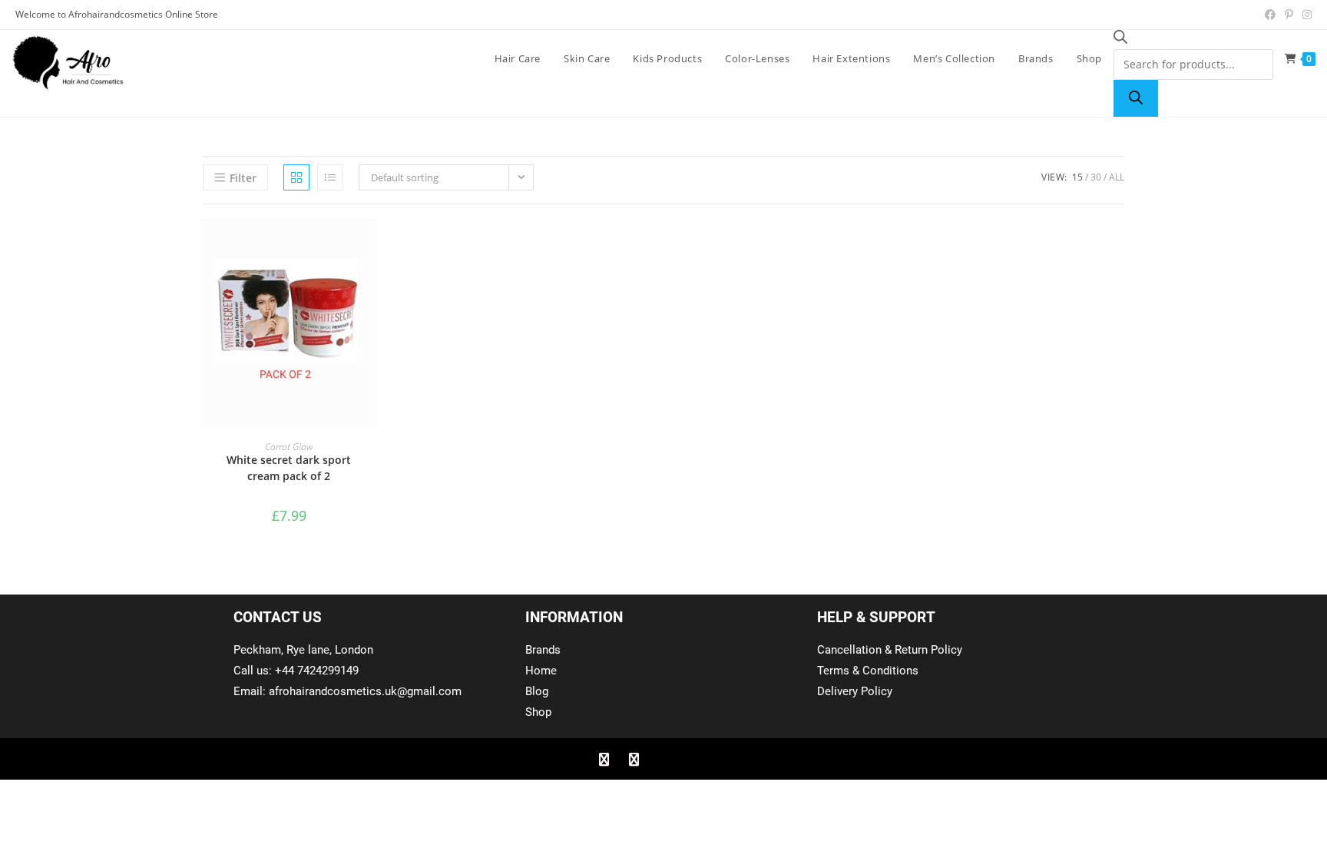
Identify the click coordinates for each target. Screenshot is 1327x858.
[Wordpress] (693, 759)
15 (1077, 177)
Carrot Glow (289, 446)
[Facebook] (604, 759)
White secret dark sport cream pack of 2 (289, 467)
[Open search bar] (1120, 39)
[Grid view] (296, 177)
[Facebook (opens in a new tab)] (1270, 14)
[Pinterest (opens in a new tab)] (1289, 14)
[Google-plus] (663, 759)
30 (1095, 177)
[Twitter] (633, 759)
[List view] (330, 177)
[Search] (1136, 98)
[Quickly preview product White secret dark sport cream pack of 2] (370, 246)
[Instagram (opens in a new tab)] (1305, 14)
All (1116, 177)
